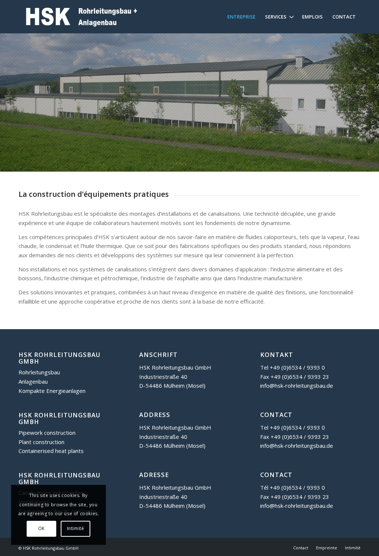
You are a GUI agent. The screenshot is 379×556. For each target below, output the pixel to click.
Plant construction (41, 442)
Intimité (75, 528)
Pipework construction (47, 432)
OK (41, 528)
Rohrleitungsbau (39, 372)
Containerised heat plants (51, 450)
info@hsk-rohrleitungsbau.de (296, 385)
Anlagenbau (33, 381)
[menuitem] (241, 16)
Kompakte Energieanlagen (52, 390)
